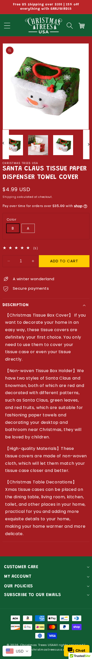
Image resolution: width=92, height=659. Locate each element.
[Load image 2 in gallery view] (38, 145)
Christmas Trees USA (37, 645)
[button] (70, 25)
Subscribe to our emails (32, 595)
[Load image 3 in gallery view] (63, 145)
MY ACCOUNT (17, 576)
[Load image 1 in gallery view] (13, 145)
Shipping (9, 197)
